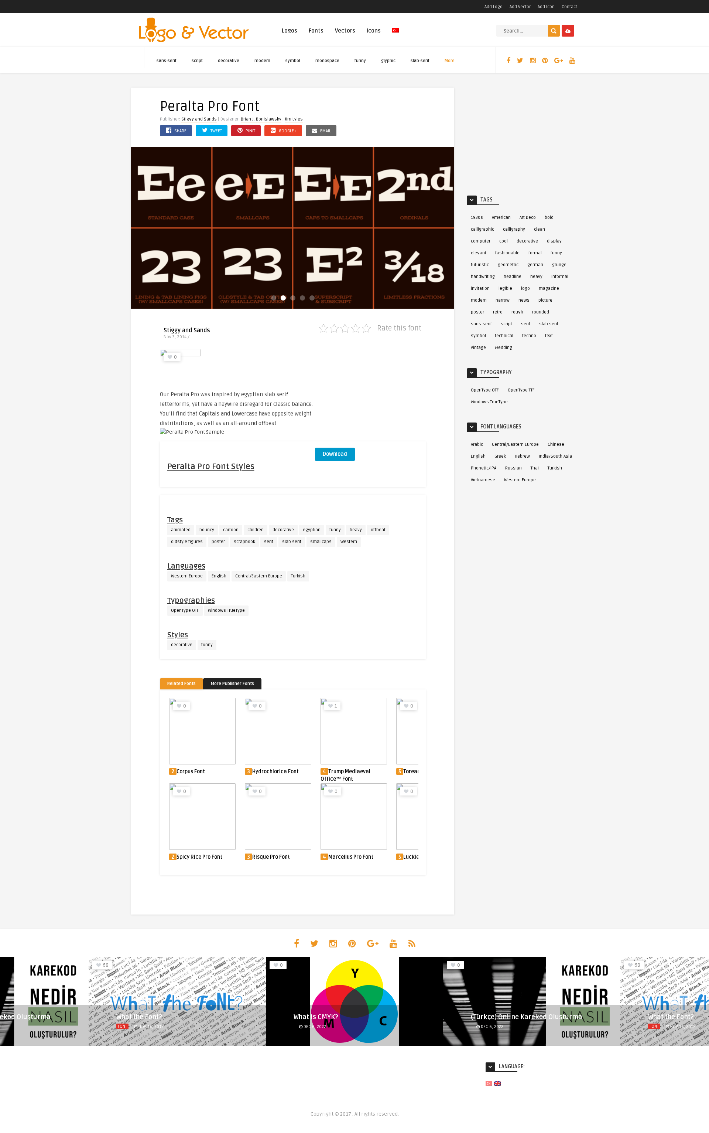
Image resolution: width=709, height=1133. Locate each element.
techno (529, 336)
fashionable (507, 253)
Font (122, 1026)
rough (517, 312)
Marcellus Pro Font (350, 857)
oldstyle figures (187, 542)
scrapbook (244, 542)
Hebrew (522, 456)
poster (218, 542)
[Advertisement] (370, 395)
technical (504, 336)
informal (559, 276)
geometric (508, 265)
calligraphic (482, 229)
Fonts (316, 30)
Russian (513, 468)
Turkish (298, 576)
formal (535, 253)
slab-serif (420, 60)
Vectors (345, 30)
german (535, 265)
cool (503, 241)
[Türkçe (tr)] (489, 1083)
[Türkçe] (395, 34)
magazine (549, 288)
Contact (569, 7)
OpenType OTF (185, 610)
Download (335, 454)
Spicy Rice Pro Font (199, 857)
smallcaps (321, 542)
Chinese (556, 444)
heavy (356, 530)
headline (512, 276)
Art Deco (528, 217)
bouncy (206, 530)
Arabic (477, 444)
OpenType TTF (521, 390)
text (549, 336)
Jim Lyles (294, 119)
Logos (289, 30)
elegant (478, 253)
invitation (480, 288)
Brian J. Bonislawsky (261, 119)
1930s (477, 217)
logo (525, 288)
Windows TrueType (226, 610)
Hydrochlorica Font (275, 772)
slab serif (291, 542)
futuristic (480, 265)
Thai (535, 468)
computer (480, 241)
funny (360, 60)
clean (539, 229)
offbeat (378, 530)
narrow (503, 300)
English (219, 576)
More (450, 60)
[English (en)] (497, 1083)
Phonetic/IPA (483, 468)
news (524, 300)
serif (268, 542)
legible (505, 288)
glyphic (388, 60)
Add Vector (520, 7)
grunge (559, 265)
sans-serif (167, 60)
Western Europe (187, 576)
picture (545, 300)
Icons (374, 30)
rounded (540, 312)
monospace (327, 60)
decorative (228, 60)
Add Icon (546, 7)
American (501, 217)
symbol (292, 60)
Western (348, 542)
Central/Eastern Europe (258, 576)
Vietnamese (483, 480)
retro (498, 312)
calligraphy (514, 229)
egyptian (312, 530)
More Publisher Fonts (232, 683)
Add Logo (493, 7)
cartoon (231, 530)
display (554, 241)
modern (262, 60)
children (255, 530)
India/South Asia (555, 456)
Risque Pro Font (271, 857)
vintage (478, 347)
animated (181, 530)
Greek (500, 456)
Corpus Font (191, 772)
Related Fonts (181, 683)
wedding (503, 347)
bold (549, 217)
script (197, 60)
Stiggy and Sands (199, 119)
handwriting (483, 276)
